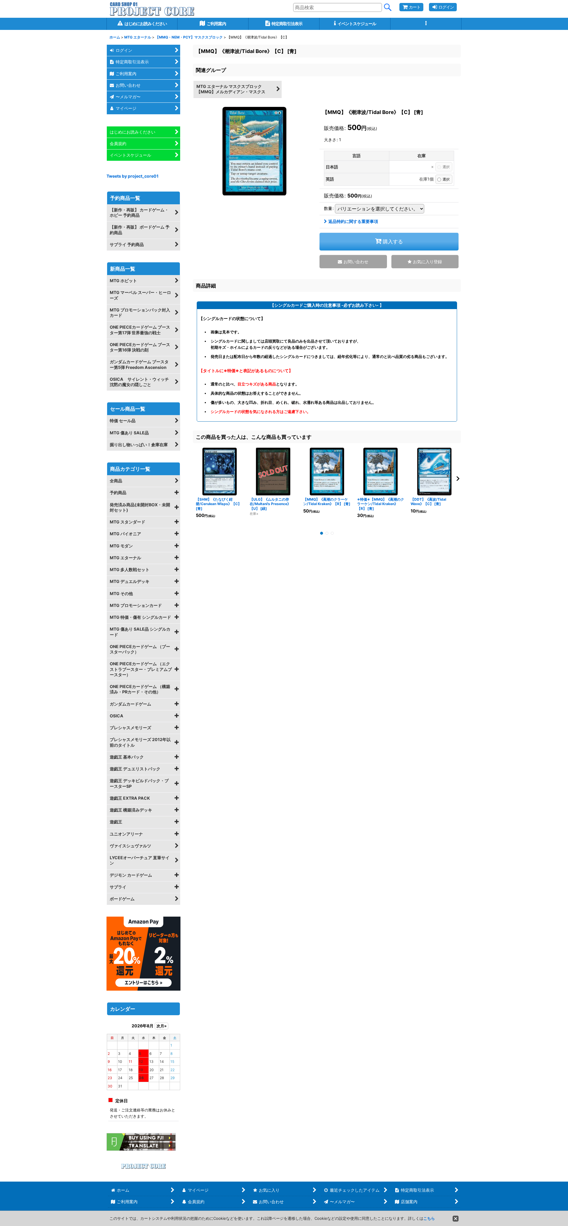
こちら (429, 1218)
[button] (426, 24)
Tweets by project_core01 (132, 176)
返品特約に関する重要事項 (353, 221)
